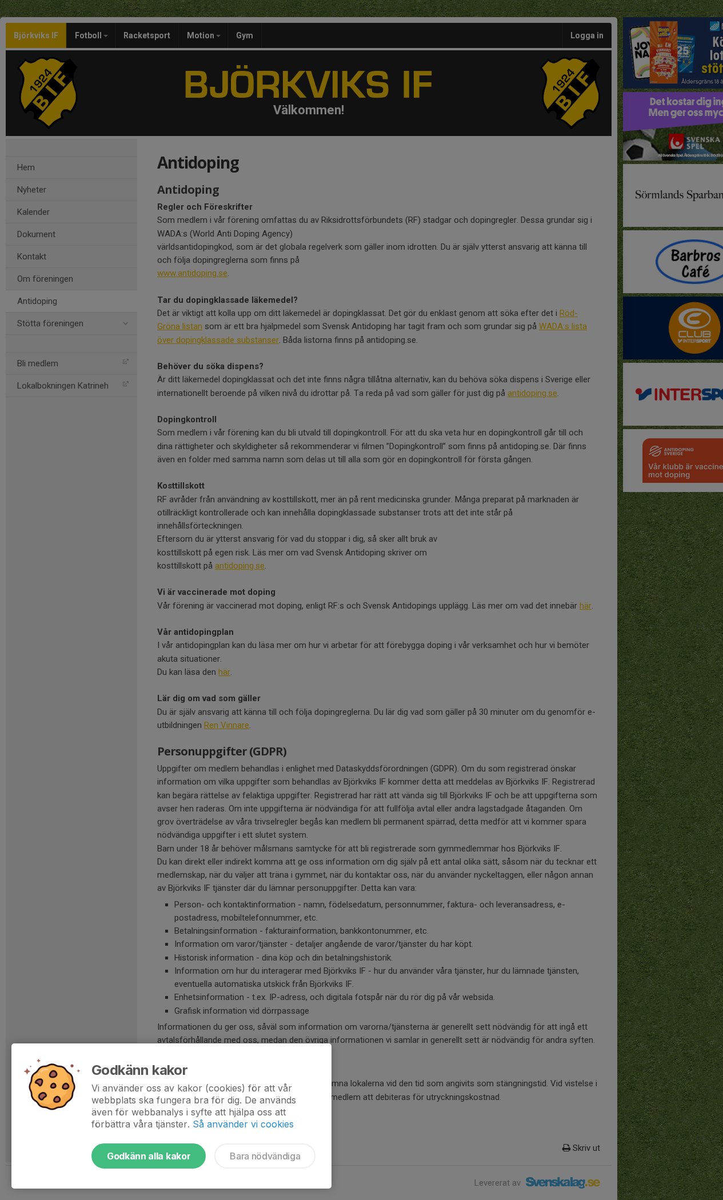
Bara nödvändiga (265, 1156)
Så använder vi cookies (243, 1124)
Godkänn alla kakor (148, 1156)
